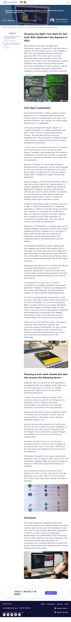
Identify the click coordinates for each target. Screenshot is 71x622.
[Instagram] (4, 614)
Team (66, 604)
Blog (9, 27)
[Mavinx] (15, 4)
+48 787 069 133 (25, 608)
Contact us (50, 593)
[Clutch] (15, 614)
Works (43, 604)
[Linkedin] (19, 614)
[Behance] (11, 614)
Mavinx (5, 27)
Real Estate (51, 604)
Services (60, 604)
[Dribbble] (8, 614)
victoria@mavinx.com (10, 608)
